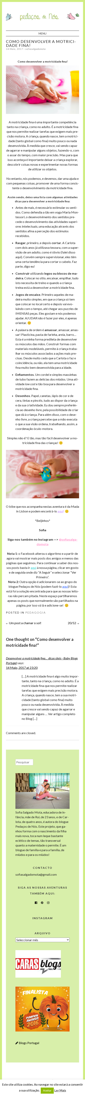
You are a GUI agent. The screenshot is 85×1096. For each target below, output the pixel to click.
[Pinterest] (42, 902)
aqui (60, 511)
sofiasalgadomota (35, 48)
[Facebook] (36, 902)
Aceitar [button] (47, 1090)
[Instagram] (48, 902)
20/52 (73, 623)
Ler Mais (60, 1090)
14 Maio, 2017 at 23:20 (22, 667)
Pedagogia (35, 612)
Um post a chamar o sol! (23, 623)
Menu (42, 33)
